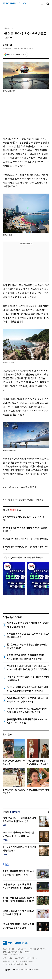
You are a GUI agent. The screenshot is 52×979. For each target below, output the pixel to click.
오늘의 (11, 812)
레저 (13, 28)
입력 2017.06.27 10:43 (22, 48)
